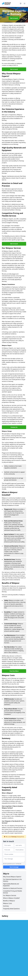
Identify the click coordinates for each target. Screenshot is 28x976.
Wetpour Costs (7, 903)
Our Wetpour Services (9, 895)
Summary (6, 906)
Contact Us (14, 427)
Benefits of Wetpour (9, 901)
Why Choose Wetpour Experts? (12, 876)
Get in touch (14, 18)
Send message (14, 867)
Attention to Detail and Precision (12, 888)
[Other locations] (20, 3)
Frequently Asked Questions (11, 908)
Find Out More (14, 671)
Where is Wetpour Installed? (11, 898)
